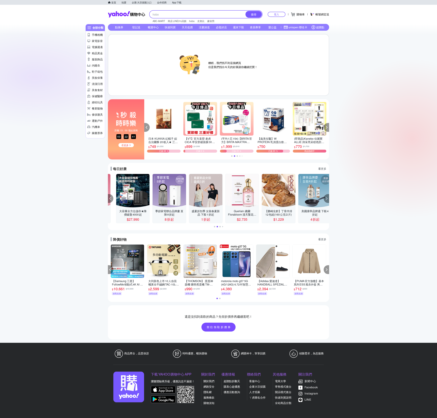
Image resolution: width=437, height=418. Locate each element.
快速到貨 (170, 27)
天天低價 (187, 27)
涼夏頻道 (204, 27)
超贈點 (320, 27)
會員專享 (255, 27)
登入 (276, 14)
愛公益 (272, 27)
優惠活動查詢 (232, 392)
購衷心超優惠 (232, 386)
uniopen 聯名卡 (297, 27)
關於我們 (208, 381)
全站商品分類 (283, 403)
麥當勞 (210, 21)
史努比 (201, 21)
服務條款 (208, 397)
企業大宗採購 (257, 386)
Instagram (311, 393)
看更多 (322, 169)
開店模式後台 (283, 392)
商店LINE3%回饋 (177, 21)
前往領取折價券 (219, 327)
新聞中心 (310, 381)
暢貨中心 (153, 27)
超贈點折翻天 (232, 381)
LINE (308, 399)
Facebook (311, 387)
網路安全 (208, 386)
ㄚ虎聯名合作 (257, 397)
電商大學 (280, 381)
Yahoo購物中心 (126, 14)
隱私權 (207, 392)
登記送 (136, 27)
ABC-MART (159, 21)
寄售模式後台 (283, 386)
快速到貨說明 (283, 397)
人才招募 (254, 392)
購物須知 (208, 403)
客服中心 (254, 381)
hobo (192, 21)
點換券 (119, 27)
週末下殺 (238, 27)
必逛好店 (221, 27)
